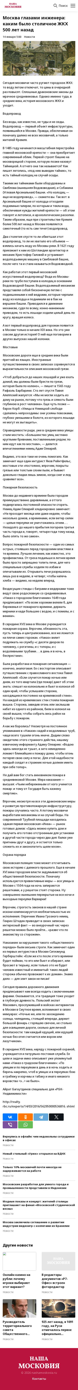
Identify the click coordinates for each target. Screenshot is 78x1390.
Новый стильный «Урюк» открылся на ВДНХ (34, 1153)
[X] (56, 1117)
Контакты (39, 1379)
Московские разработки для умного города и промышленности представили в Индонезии (36, 1186)
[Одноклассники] (25, 1117)
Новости (29, 36)
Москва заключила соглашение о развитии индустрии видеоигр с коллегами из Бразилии (36, 1224)
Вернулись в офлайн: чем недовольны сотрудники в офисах (39, 1138)
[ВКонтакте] (10, 1117)
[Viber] (10, 1124)
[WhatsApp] (25, 1124)
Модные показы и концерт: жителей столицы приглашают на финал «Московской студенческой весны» (39, 1204)
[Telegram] (41, 1117)
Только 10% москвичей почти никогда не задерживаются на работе (32, 1168)
